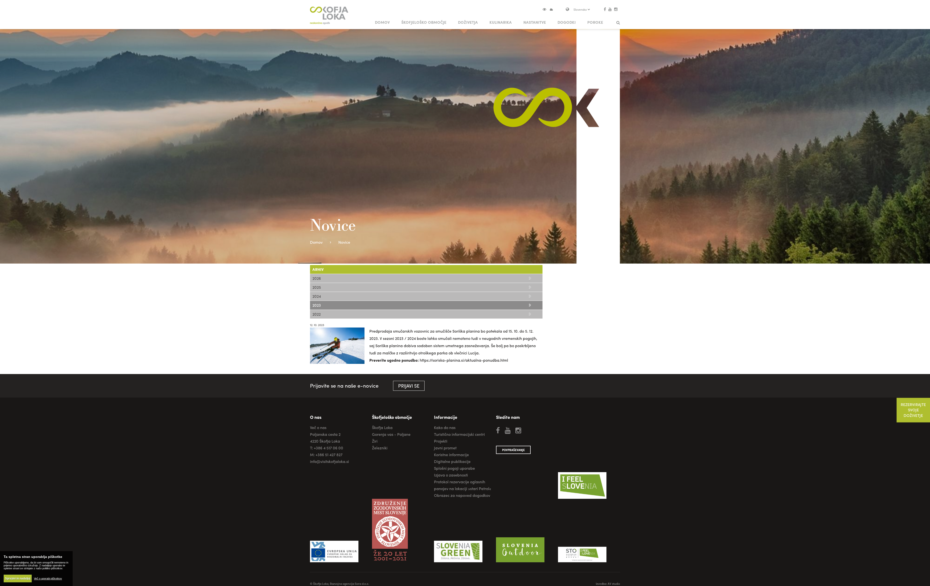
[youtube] (610, 9)
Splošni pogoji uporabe (454, 468)
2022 (316, 314)
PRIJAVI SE (408, 385)
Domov (382, 22)
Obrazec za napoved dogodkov (462, 495)
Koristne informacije (451, 454)
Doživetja (468, 22)
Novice (344, 242)
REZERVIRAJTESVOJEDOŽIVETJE (913, 410)
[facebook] (605, 9)
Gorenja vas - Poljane (391, 434)
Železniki (380, 448)
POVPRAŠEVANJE (513, 450)
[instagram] (616, 9)
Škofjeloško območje (423, 22)
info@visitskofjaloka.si (329, 461)
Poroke (595, 22)
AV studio (614, 583)
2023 (316, 305)
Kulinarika (500, 22)
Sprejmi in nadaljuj (17, 578)
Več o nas (318, 427)
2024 (316, 296)
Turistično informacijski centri (459, 434)
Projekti (440, 441)
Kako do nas (445, 427)
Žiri (375, 441)
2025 (316, 287)
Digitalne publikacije (452, 461)
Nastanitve (534, 22)
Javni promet (445, 448)
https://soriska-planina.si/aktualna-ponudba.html (464, 360)
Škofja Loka (382, 427)
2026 (316, 278)
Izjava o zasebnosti (451, 475)
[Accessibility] (546, 9)
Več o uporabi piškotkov (48, 578)
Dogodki (567, 22)
